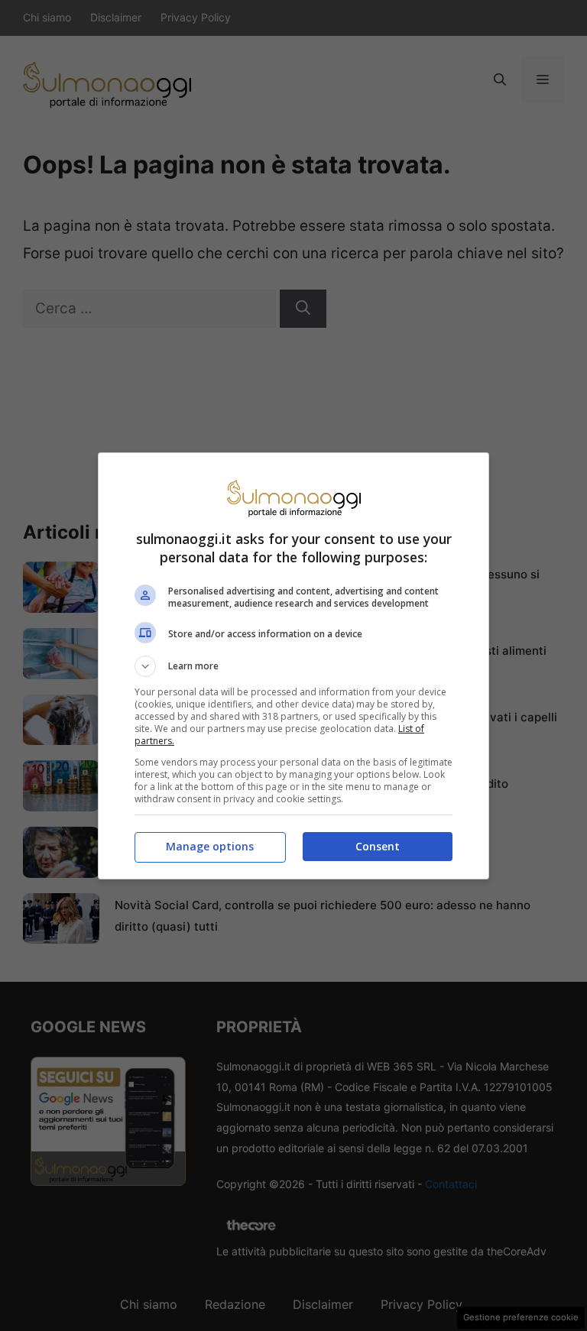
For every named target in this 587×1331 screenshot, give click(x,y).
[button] (293, 666)
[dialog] (293, 665)
